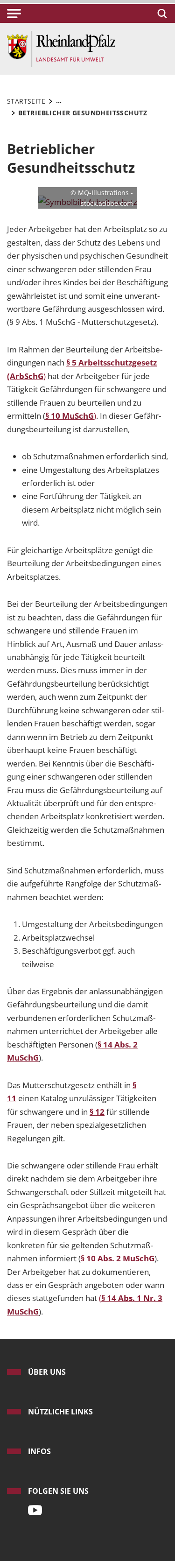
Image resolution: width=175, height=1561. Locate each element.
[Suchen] (161, 13)
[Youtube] (32, 1507)
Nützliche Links (60, 1411)
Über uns (47, 1372)
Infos (39, 1451)
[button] (14, 13)
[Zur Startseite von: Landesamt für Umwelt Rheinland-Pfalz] (61, 47)
